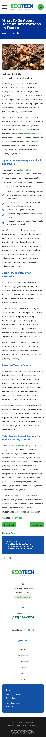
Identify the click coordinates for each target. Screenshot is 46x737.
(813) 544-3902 (23, 617)
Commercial (23, 661)
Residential (23, 655)
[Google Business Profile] (29, 630)
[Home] (22, 7)
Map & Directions (23, 597)
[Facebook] (25, 630)
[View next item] (14, 558)
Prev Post (9, 525)
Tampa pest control (33, 134)
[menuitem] (11, 725)
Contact (23, 679)
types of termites (28, 170)
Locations (23, 667)
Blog (23, 673)
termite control (18, 445)
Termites (18, 518)
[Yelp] (33, 630)
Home (23, 649)
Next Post (37, 525)
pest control (19, 496)
